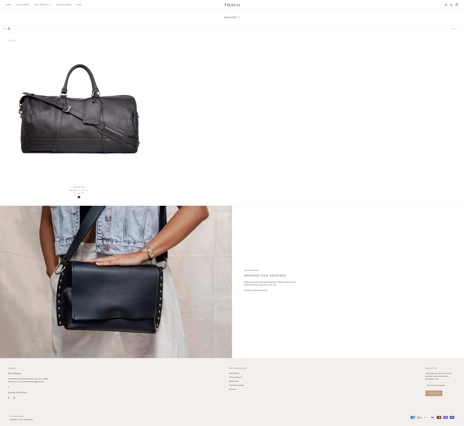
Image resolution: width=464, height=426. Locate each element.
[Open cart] (457, 4)
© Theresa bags (17, 416)
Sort (454, 29)
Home (8, 5)
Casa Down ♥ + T (42, 5)
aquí (252, 290)
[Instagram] (14, 397)
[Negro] (79, 197)
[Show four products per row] (9, 29)
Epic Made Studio (26, 419)
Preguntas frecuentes (236, 385)
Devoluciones (234, 381)
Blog (79, 5)
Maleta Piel (79, 187)
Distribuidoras (64, 5)
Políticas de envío (235, 377)
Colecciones (23, 5)
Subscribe (434, 393)
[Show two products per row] (5, 29)
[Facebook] (9, 397)
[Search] (451, 4)
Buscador (232, 389)
